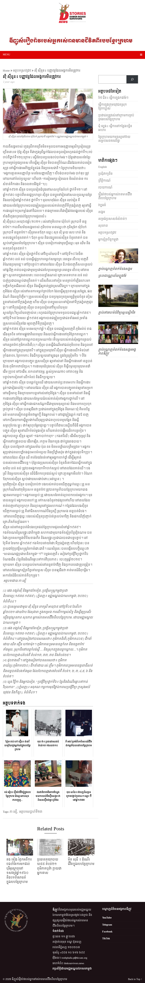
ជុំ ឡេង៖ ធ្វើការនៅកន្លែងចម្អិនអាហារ (115, 128)
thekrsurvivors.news (74, 963)
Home (6, 70)
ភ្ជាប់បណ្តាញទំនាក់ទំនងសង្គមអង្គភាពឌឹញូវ (117, 351)
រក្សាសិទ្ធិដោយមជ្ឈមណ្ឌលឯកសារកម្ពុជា (72, 968)
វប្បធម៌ (102, 205)
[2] (14, 221)
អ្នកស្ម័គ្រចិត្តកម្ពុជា (108, 239)
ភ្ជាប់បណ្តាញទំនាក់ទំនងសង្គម (115, 268)
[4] (28, 366)
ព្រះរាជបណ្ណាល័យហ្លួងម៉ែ (112, 275)
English (102, 166)
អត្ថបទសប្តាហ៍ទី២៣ (30, 811)
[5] (5, 681)
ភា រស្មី (13, 811)
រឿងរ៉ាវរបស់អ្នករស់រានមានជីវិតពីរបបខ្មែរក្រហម (115, 196)
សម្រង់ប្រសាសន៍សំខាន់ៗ (112, 218)
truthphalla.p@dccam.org (74, 958)
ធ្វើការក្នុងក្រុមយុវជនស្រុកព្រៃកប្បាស (112, 106)
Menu (6, 54)
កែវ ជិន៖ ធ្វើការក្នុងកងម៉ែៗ (113, 97)
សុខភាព (103, 225)
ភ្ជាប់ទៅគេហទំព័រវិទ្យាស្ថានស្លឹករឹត (116, 312)
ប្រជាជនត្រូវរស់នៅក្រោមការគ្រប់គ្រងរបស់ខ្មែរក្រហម (116, 117)
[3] (33, 344)
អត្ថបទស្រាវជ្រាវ (22, 70)
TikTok (106, 938)
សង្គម (101, 212)
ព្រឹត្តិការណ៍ (104, 180)
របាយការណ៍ (105, 187)
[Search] (132, 79)
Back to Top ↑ (135, 979)
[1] (45, 184)
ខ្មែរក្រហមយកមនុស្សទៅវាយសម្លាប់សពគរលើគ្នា (114, 138)
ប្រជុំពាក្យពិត (105, 173)
